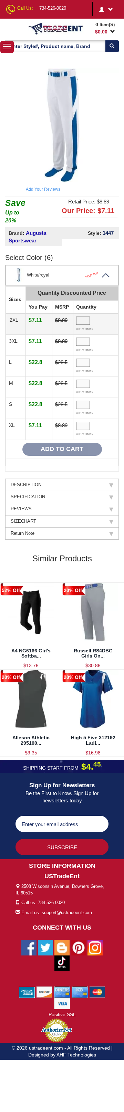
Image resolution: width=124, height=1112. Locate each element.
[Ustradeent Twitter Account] (45, 947)
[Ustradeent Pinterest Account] (78, 947)
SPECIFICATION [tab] (28, 496)
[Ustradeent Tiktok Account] (62, 962)
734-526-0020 (52, 8)
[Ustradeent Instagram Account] (95, 947)
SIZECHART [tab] (23, 521)
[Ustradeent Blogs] (62, 947)
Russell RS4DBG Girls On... (93, 653)
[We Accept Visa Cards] (62, 1003)
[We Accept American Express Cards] (27, 991)
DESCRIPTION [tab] (26, 484)
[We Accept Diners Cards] (62, 991)
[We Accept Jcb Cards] (80, 991)
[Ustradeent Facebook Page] (29, 947)
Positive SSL (62, 1014)
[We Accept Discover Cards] (45, 991)
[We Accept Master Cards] (97, 991)
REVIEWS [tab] (21, 508)
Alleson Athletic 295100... (31, 740)
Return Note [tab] (22, 533)
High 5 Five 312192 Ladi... (93, 740)
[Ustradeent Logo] (59, 28)
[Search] (112, 46)
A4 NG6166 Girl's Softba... (31, 653)
